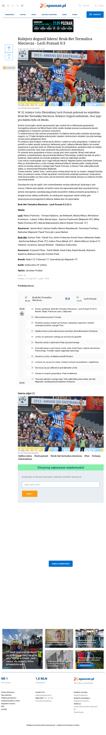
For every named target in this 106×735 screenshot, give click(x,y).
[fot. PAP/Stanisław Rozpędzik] (61, 78)
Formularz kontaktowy (43, 701)
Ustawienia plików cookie (10, 701)
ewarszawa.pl (50, 725)
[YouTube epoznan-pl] (22, 6)
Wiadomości (9, 14)
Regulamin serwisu (8, 703)
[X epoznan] (17, 6)
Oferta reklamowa (7, 692)
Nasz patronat (6, 695)
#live (86, 455)
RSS (2, 706)
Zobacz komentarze (61, 564)
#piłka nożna (25, 455)
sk (25, 275)
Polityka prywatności (8, 698)
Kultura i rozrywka (49, 14)
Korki (64, 14)
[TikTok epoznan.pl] (13, 6)
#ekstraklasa (25, 459)
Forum (74, 14)
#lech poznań (41, 455)
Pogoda (23, 14)
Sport (33, 14)
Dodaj (30, 494)
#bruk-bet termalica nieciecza (66, 455)
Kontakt (97, 14)
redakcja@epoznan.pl (43, 695)
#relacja (96, 455)
